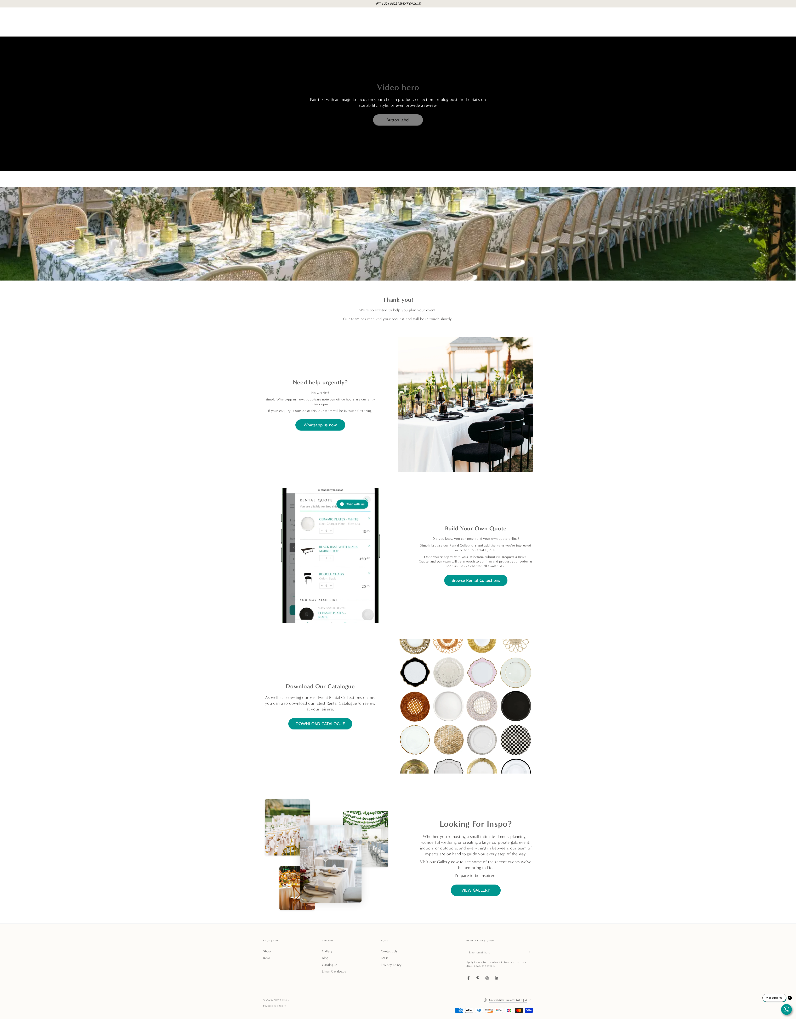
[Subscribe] (530, 952)
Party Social (281, 999)
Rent (266, 958)
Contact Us (389, 951)
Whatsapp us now (320, 424)
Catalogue (329, 965)
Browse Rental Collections (475, 580)
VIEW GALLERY (475, 890)
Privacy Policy (391, 965)
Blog (325, 958)
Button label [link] (397, 119)
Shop (267, 951)
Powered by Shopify (274, 1005)
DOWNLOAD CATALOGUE (320, 723)
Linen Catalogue (334, 971)
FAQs (384, 958)
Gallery (327, 951)
